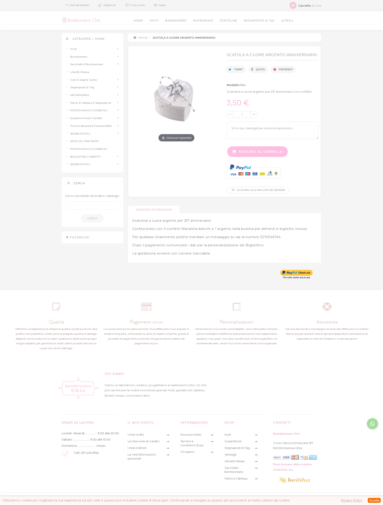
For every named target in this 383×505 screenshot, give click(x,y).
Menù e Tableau (236, 478)
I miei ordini (136, 434)
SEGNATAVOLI (80, 133)
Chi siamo (187, 452)
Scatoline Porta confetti (86, 118)
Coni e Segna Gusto (83, 79)
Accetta (374, 500)
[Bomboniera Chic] (81, 20)
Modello (233, 85)
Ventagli (230, 454)
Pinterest (285, 69)
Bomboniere (78, 56)
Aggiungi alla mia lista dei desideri (260, 190)
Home (143, 37)
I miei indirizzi (137, 448)
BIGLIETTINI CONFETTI (85, 156)
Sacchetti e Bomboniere (86, 64)
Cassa (162, 5)
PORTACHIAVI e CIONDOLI (88, 110)
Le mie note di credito (144, 441)
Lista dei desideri (79, 5)
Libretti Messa (79, 72)
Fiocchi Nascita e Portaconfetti (91, 125)
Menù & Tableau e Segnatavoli (90, 102)
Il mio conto (137, 5)
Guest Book (233, 441)
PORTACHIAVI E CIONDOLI (88, 149)
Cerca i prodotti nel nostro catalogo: (92, 196)
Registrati (110, 5)
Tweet (238, 69)
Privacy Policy (351, 500)
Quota (260, 69)
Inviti (73, 49)
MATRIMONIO (80, 95)
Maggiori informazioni (154, 210)
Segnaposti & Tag (237, 448)
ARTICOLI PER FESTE (84, 141)
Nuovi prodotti (190, 434)
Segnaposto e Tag (82, 87)
